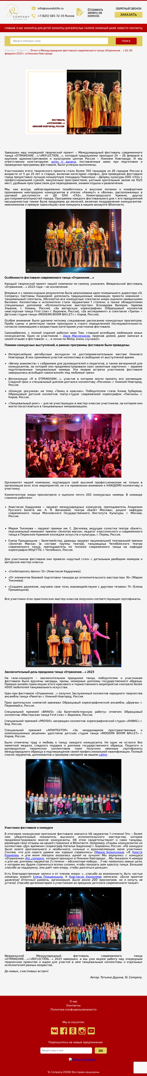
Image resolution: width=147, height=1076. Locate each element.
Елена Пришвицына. (48, 876)
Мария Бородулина (109, 852)
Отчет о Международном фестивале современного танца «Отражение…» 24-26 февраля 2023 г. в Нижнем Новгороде (68, 52)
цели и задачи (63, 161)
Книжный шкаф (105, 28)
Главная (10, 28)
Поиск (126, 41)
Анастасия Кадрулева (85, 876)
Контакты (135, 28)
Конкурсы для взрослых (67, 28)
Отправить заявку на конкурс (95, 12)
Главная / (10, 50)
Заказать (128, 14)
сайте (103, 754)
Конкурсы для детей (37, 28)
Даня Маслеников (76, 335)
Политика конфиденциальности (73, 1009)
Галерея (89, 28)
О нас (19, 28)
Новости (122, 28)
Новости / (23, 50)
